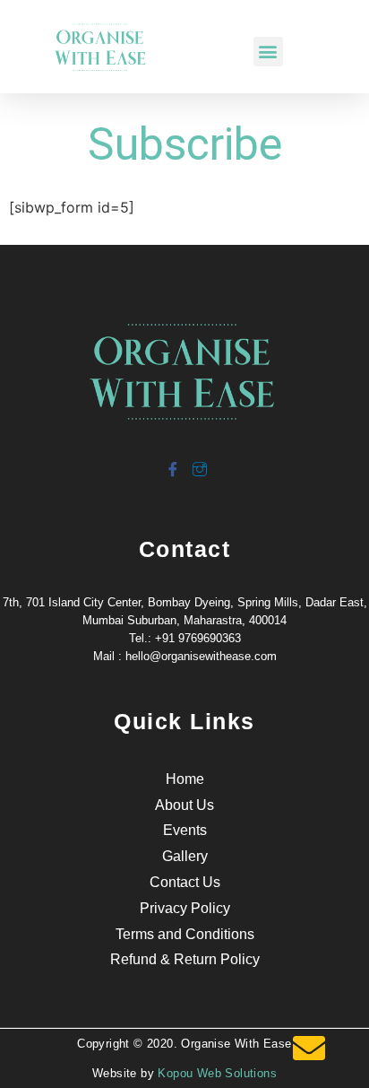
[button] (268, 51)
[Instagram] (198, 461)
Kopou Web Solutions (217, 1073)
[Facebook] (172, 461)
